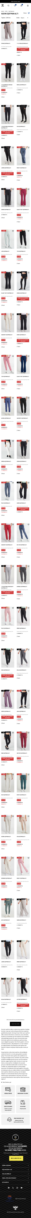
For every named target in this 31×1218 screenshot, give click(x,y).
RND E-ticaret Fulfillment (20, 1200)
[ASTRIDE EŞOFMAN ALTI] (23, 988)
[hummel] (2, 7)
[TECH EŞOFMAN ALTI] (23, 240)
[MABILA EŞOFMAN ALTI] (23, 74)
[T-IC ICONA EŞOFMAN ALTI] (23, 33)
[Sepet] (21, 7)
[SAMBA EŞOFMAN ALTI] (7, 199)
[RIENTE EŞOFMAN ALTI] (23, 784)
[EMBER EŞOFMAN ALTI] (23, 617)
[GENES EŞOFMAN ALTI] (23, 324)
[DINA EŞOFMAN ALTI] (7, 659)
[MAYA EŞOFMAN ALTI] (7, 742)
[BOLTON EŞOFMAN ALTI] (23, 534)
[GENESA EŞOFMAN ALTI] (23, 282)
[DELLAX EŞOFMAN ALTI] (23, 659)
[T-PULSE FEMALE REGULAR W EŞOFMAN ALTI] (7, 116)
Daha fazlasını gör (7, 1083)
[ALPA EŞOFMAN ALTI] (7, 909)
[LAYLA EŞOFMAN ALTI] (23, 700)
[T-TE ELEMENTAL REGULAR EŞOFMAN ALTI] (7, 74)
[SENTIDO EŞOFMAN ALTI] (23, 742)
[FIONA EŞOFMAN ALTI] (7, 33)
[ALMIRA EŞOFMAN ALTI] (7, 407)
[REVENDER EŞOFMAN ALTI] (7, 867)
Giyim (6, 12)
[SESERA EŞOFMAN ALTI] (23, 451)
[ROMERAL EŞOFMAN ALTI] (23, 576)
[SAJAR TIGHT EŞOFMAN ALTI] (23, 199)
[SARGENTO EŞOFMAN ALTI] (7, 324)
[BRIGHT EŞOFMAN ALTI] (23, 157)
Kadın (2, 12)
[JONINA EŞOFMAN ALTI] (7, 157)
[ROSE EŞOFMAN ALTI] (7, 784)
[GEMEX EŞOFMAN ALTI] (23, 492)
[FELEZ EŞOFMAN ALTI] (7, 492)
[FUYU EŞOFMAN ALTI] (23, 116)
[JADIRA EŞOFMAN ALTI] (7, 951)
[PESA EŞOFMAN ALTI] (23, 826)
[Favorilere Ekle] (13, 24)
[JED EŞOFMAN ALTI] (7, 240)
